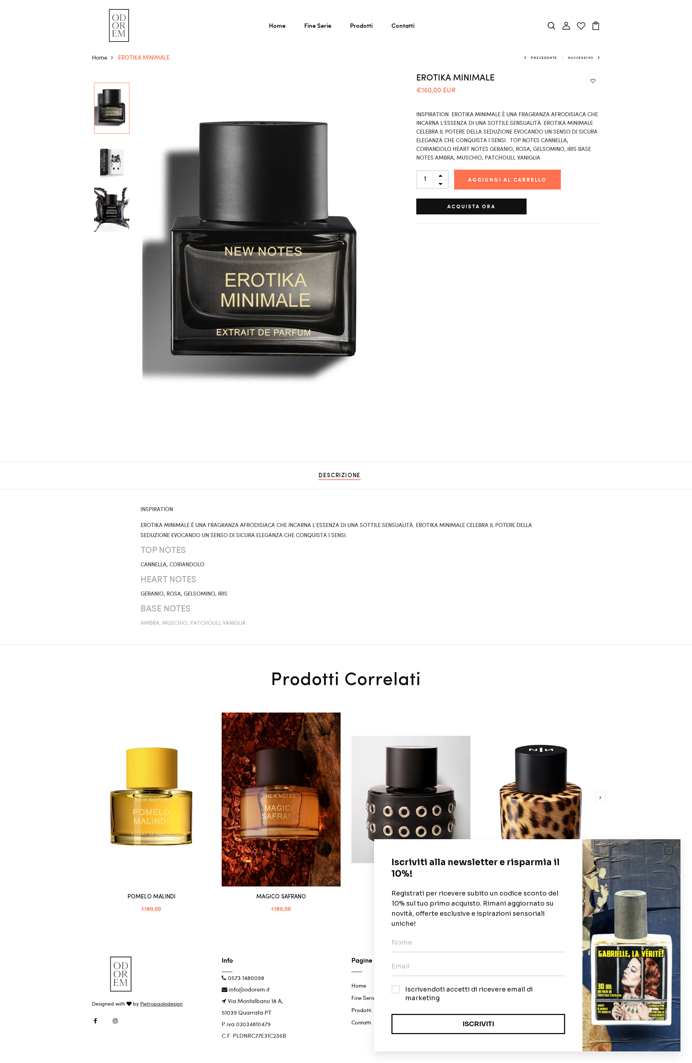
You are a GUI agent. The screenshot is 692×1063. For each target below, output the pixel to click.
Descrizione (340, 476)
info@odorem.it (248, 989)
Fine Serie (317, 25)
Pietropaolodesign (161, 1003)
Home (277, 25)
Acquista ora (471, 206)
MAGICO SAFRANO (281, 897)
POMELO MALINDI (152, 897)
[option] (112, 109)
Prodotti (361, 25)
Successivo (581, 57)
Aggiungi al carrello (507, 179)
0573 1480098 (245, 977)
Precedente (544, 57)
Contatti (402, 25)
